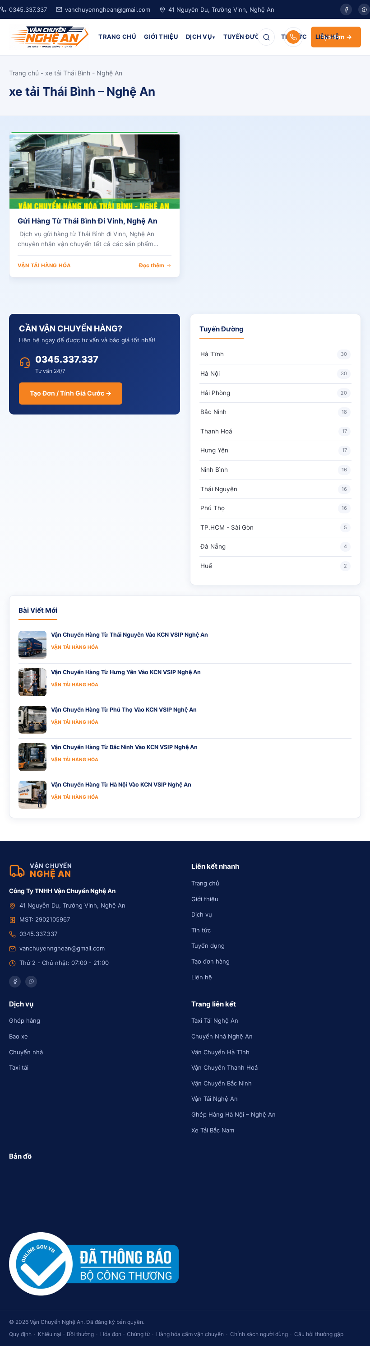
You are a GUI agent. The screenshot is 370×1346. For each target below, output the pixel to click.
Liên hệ (201, 977)
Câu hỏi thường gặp (318, 1334)
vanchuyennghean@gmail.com (107, 9)
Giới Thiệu (161, 36)
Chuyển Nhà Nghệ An (222, 1036)
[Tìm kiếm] (266, 37)
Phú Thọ (273, 508)
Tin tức (201, 930)
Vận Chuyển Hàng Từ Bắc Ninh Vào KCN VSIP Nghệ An (124, 747)
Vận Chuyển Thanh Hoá (224, 1067)
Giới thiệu (204, 899)
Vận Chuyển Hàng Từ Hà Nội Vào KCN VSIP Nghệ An (121, 784)
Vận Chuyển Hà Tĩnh (220, 1052)
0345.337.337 (28, 9)
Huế (273, 565)
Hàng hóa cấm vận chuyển (190, 1334)
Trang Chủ (117, 36)
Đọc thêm (151, 265)
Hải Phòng (273, 392)
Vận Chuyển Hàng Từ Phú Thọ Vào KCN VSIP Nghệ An (124, 709)
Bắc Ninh (273, 411)
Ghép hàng (24, 1020)
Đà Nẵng (273, 546)
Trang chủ (24, 73)
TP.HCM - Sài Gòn (273, 527)
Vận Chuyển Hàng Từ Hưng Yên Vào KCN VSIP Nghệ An (126, 672)
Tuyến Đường (246, 36)
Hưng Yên (273, 450)
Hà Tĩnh (273, 354)
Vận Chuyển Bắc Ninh (221, 1083)
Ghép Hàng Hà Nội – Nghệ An (233, 1114)
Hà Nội (273, 373)
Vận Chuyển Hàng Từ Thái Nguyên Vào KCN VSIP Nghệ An (129, 634)
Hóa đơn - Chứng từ (125, 1334)
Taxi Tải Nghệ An (214, 1020)
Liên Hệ (327, 36)
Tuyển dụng (208, 945)
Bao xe (18, 1036)
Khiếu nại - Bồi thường (66, 1334)
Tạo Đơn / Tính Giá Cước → (70, 393)
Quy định (20, 1334)
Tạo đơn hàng (210, 961)
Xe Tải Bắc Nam (212, 1130)
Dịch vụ (201, 914)
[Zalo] (364, 9)
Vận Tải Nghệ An (214, 1098)
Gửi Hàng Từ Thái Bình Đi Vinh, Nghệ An (87, 220)
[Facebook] (346, 9)
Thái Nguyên (273, 489)
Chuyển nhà (26, 1052)
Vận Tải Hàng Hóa (44, 265)
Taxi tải (18, 1067)
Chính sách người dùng (259, 1334)
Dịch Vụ (199, 36)
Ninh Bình (273, 469)
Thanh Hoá (273, 431)
